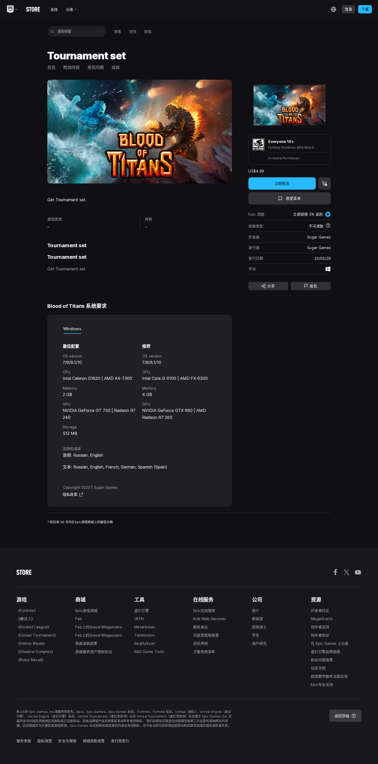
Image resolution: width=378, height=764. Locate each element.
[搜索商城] (52, 31)
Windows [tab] (72, 328)
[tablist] (140, 329)
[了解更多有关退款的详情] (328, 226)
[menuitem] (118, 31)
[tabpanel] (140, 385)
